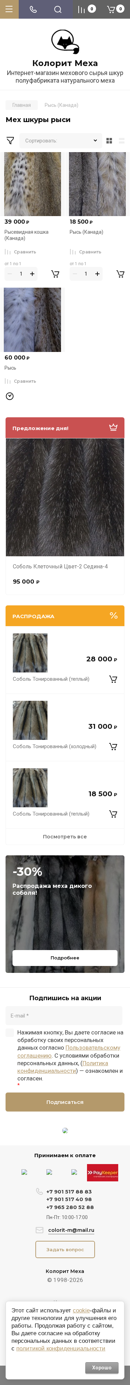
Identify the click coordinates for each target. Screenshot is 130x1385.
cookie (81, 1310)
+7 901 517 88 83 (69, 1191)
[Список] (123, 140)
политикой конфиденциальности (60, 1348)
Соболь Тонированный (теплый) (51, 679)
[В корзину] (113, 679)
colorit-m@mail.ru (71, 1230)
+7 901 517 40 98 (69, 1199)
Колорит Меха (65, 63)
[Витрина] (109, 140)
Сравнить (25, 251)
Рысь (10, 368)
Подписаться (65, 1102)
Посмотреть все (65, 837)
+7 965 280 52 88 (70, 1207)
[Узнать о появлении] (10, 396)
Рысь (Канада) (86, 232)
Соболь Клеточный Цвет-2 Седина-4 (60, 566)
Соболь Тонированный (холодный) (54, 746)
